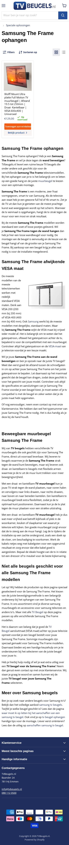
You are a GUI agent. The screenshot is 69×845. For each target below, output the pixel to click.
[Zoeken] (62, 15)
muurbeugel (45, 181)
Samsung (33, 321)
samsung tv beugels (50, 704)
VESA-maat (55, 346)
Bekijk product (16, 132)
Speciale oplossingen (17, 25)
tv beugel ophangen (53, 717)
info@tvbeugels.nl (12, 789)
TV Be (35, 612)
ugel (40, 612)
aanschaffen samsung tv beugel (45, 725)
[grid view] (56, 52)
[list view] (63, 52)
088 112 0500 (9, 792)
